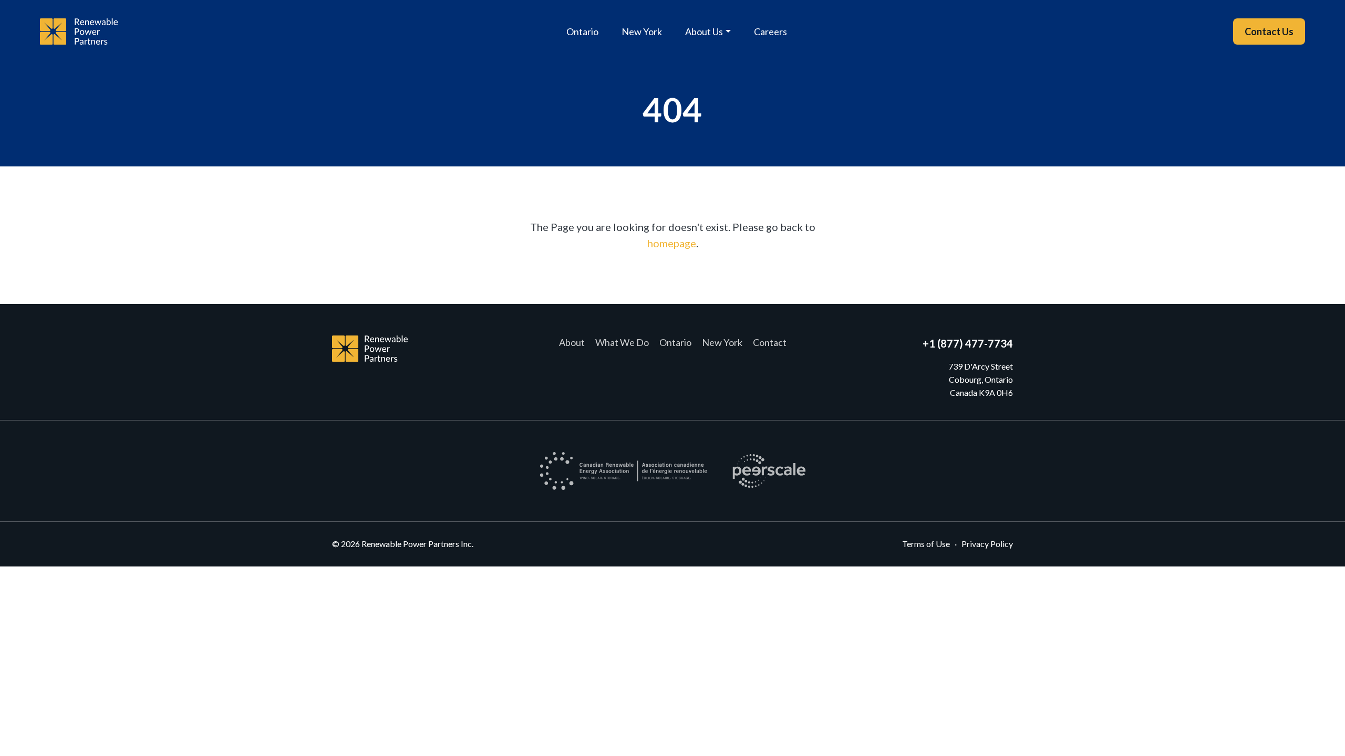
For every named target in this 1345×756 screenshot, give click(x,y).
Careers (770, 31)
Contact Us (1269, 31)
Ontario (582, 31)
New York (642, 31)
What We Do (622, 342)
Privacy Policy (987, 544)
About (572, 342)
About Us (704, 31)
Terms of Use (926, 544)
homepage (671, 243)
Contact (770, 342)
